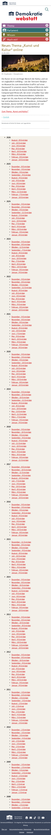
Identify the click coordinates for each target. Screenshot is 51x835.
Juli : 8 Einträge (18, 255)
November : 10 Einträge (21, 394)
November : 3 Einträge (21, 732)
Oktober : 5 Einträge (20, 770)
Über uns (4, 829)
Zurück (6, 117)
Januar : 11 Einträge (20, 460)
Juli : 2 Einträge (18, 741)
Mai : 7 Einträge (18, 223)
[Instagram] (38, 817)
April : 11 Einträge (19, 414)
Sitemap (21, 832)
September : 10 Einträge (22, 363)
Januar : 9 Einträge (19, 272)
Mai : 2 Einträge (18, 712)
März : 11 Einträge (19, 192)
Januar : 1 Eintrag (19, 792)
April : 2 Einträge (19, 749)
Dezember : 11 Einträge (21, 542)
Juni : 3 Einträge (18, 709)
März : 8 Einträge (19, 154)
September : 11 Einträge (22, 212)
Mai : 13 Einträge (19, 411)
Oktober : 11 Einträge (20, 472)
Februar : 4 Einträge (20, 720)
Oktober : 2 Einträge (20, 805)
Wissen (11, 35)
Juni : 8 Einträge (18, 146)
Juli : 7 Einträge (18, 481)
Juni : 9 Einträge (18, 484)
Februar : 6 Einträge (20, 645)
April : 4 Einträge (19, 714)
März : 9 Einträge (19, 304)
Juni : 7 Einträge (18, 333)
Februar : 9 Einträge (20, 232)
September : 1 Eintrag (21, 807)
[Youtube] (43, 817)
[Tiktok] (34, 817)
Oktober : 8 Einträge (20, 322)
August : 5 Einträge (20, 215)
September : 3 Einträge (21, 700)
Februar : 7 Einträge (20, 194)
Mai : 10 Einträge (19, 374)
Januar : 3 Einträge (19, 723)
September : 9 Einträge (21, 175)
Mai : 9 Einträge (18, 186)
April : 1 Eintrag (18, 784)
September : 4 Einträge (21, 738)
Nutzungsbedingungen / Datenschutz (20, 829)
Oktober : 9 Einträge (20, 172)
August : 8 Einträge (20, 140)
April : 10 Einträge (19, 151)
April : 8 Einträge (19, 264)
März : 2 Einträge (19, 787)
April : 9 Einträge (19, 189)
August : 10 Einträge (20, 478)
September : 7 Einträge (21, 250)
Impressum (30, 832)
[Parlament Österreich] (15, 817)
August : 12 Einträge (20, 591)
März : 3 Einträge (19, 752)
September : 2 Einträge (21, 773)
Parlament (12, 30)
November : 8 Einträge (21, 207)
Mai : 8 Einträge (18, 148)
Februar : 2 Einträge (20, 755)
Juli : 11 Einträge (19, 443)
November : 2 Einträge (21, 767)
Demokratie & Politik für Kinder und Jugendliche (16, 123)
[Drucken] (26, 817)
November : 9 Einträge (21, 169)
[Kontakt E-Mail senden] (30, 817)
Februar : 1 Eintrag (19, 790)
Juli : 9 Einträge (18, 180)
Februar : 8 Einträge (20, 157)
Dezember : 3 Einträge (21, 692)
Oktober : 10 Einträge (20, 397)
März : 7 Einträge (19, 417)
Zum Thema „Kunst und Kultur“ (15, 111)
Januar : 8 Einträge (19, 235)
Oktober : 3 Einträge (20, 698)
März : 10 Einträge (19, 229)
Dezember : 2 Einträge (21, 730)
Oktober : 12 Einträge (20, 247)
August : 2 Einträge (20, 703)
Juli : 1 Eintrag (18, 706)
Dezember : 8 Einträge (21, 166)
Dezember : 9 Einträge (21, 204)
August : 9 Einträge (20, 178)
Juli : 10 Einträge (19, 143)
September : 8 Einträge (21, 513)
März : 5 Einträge (19, 717)
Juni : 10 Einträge (19, 221)
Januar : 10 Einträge (20, 160)
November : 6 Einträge (21, 695)
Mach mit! (12, 39)
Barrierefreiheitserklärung (42, 829)
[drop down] (46, 25)
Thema (10, 25)
